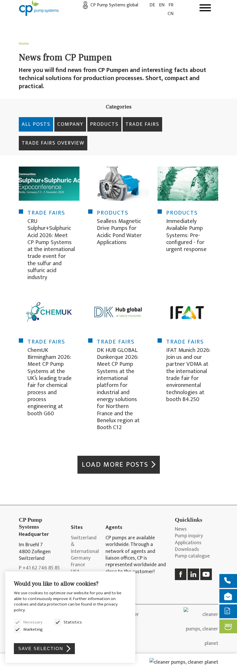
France (78, 565)
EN (161, 5)
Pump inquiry (189, 536)
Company (70, 124)
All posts (36, 124)
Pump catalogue (192, 556)
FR (171, 5)
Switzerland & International (84, 545)
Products (104, 124)
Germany (80, 558)
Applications (188, 543)
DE (152, 5)
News (181, 529)
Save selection (40, 648)
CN (170, 14)
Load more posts (115, 464)
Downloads (187, 549)
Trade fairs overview (53, 143)
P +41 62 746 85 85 (39, 568)
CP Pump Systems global (114, 5)
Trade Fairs (142, 124)
